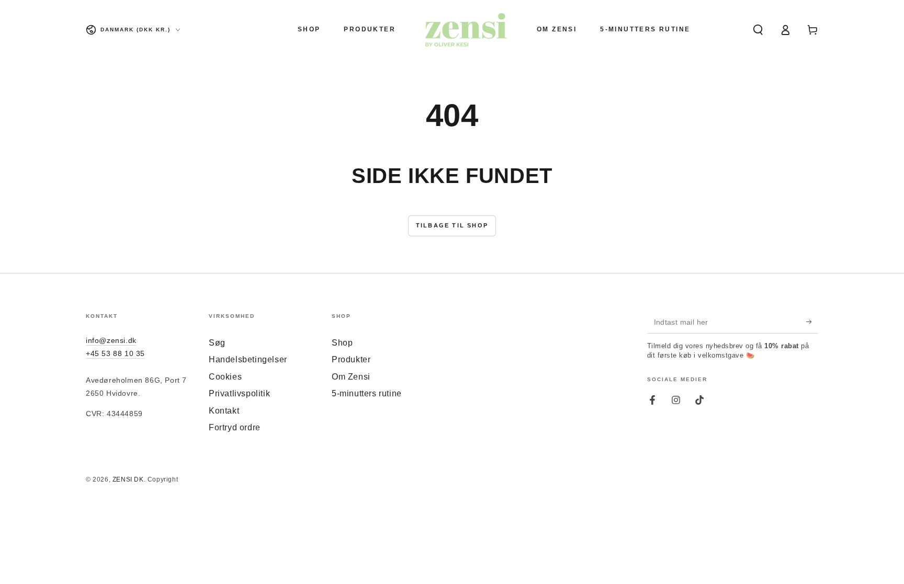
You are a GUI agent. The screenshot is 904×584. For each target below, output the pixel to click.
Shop (342, 342)
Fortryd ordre (235, 427)
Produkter (351, 359)
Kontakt (224, 410)
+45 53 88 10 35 (115, 353)
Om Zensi (351, 376)
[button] (758, 29)
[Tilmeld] (812, 321)
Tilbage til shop (452, 225)
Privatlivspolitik (239, 393)
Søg (217, 342)
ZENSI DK (128, 479)
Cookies (225, 376)
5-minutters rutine (367, 393)
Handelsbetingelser (248, 359)
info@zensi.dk (111, 340)
